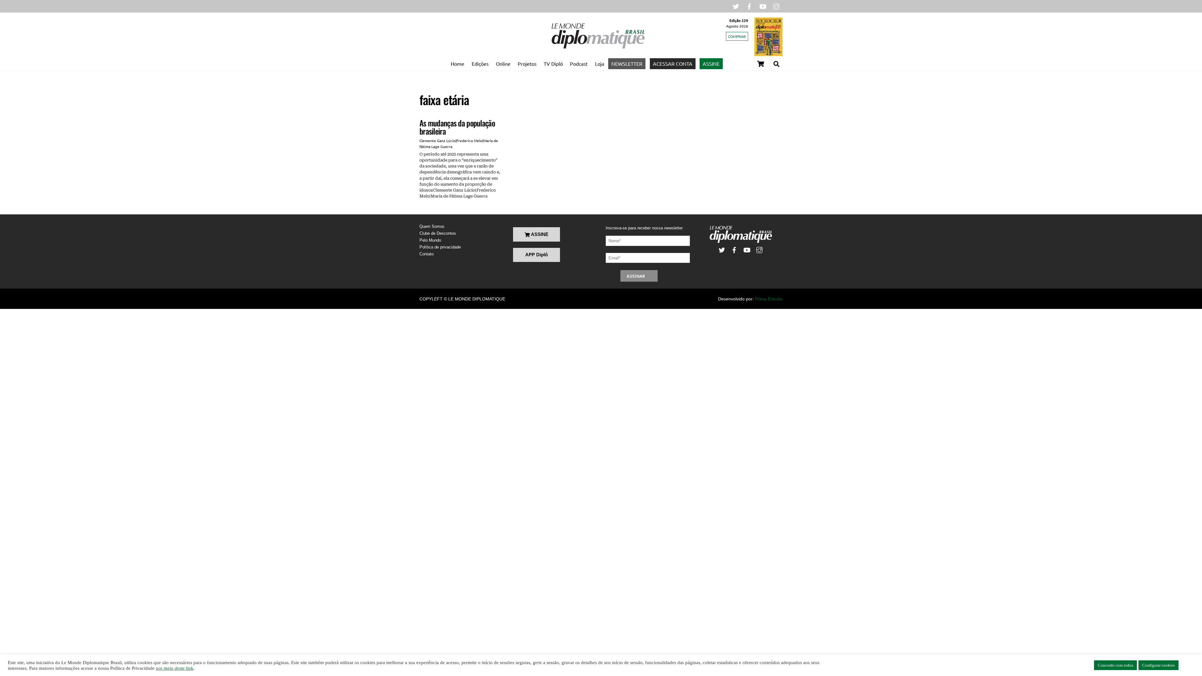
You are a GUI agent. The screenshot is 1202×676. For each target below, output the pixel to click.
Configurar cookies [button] (1158, 665)
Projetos (527, 63)
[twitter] (736, 5)
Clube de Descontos (437, 233)
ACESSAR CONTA (672, 63)
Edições (480, 63)
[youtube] (763, 5)
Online (503, 63)
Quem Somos (431, 226)
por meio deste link (174, 668)
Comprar (737, 36)
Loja (599, 63)
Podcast (579, 63)
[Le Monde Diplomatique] (598, 47)
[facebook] (749, 5)
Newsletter (626, 63)
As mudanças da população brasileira (457, 127)
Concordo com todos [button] (1115, 665)
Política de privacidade (440, 247)
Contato (426, 254)
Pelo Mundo (430, 240)
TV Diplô (553, 63)
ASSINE (711, 63)
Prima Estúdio (769, 298)
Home (457, 63)
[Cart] (760, 64)
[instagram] (776, 5)
